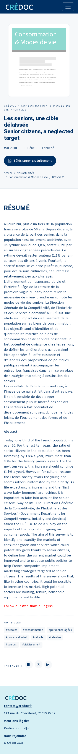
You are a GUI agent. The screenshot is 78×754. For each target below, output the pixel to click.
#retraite (38, 637)
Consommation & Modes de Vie (28, 177)
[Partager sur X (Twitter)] (38, 664)
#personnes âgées (60, 630)
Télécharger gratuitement (32, 160)
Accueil (8, 173)
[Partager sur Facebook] (29, 665)
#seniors (11, 645)
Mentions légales (16, 721)
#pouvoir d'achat (16, 637)
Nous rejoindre (15, 736)
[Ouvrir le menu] (68, 6)
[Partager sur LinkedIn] (48, 665)
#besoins (11, 630)
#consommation (33, 630)
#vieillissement (31, 645)
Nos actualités (25, 173)
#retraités (55, 637)
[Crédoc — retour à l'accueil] (19, 7)
